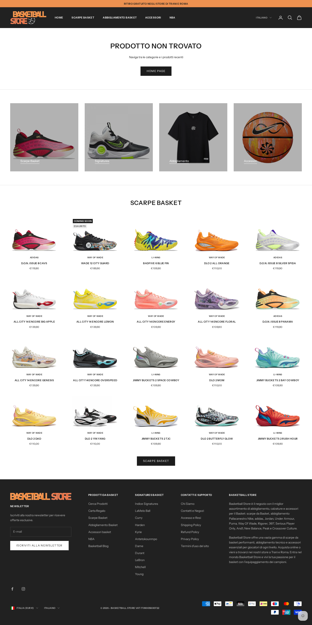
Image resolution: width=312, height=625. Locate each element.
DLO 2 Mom (216, 380)
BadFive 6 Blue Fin (156, 263)
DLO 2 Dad (34, 438)
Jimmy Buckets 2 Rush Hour (278, 438)
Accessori (153, 17)
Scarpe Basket (83, 17)
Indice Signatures (146, 504)
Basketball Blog (98, 546)
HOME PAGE (156, 71)
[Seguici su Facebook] (12, 589)
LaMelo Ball (142, 511)
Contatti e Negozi (192, 511)
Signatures (102, 161)
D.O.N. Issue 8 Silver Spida (278, 263)
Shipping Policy (191, 525)
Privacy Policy (190, 539)
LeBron (140, 560)
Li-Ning (156, 257)
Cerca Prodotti (98, 504)
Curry (138, 518)
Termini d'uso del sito (195, 546)
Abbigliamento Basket (120, 17)
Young (139, 574)
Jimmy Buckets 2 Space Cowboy (156, 380)
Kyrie (138, 532)
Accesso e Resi (191, 518)
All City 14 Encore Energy (156, 321)
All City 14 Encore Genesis (34, 380)
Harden (140, 525)
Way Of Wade (95, 257)
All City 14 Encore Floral (217, 321)
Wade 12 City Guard (95, 263)
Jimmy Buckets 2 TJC (156, 438)
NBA (172, 17)
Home (59, 17)
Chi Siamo (187, 504)
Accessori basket (99, 532)
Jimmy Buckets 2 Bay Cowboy (277, 380)
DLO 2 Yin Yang (95, 438)
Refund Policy (190, 532)
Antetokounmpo (146, 539)
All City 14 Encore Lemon (95, 321)
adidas (34, 257)
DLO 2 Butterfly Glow (217, 438)
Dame (139, 546)
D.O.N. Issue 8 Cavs (34, 263)
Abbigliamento (179, 161)
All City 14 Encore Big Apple (34, 321)
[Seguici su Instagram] (23, 589)
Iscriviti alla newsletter (39, 545)
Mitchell (140, 567)
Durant (139, 553)
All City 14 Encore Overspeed (95, 380)
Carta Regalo (96, 511)
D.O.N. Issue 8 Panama (278, 321)
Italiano (261, 17)
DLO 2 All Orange (217, 263)
